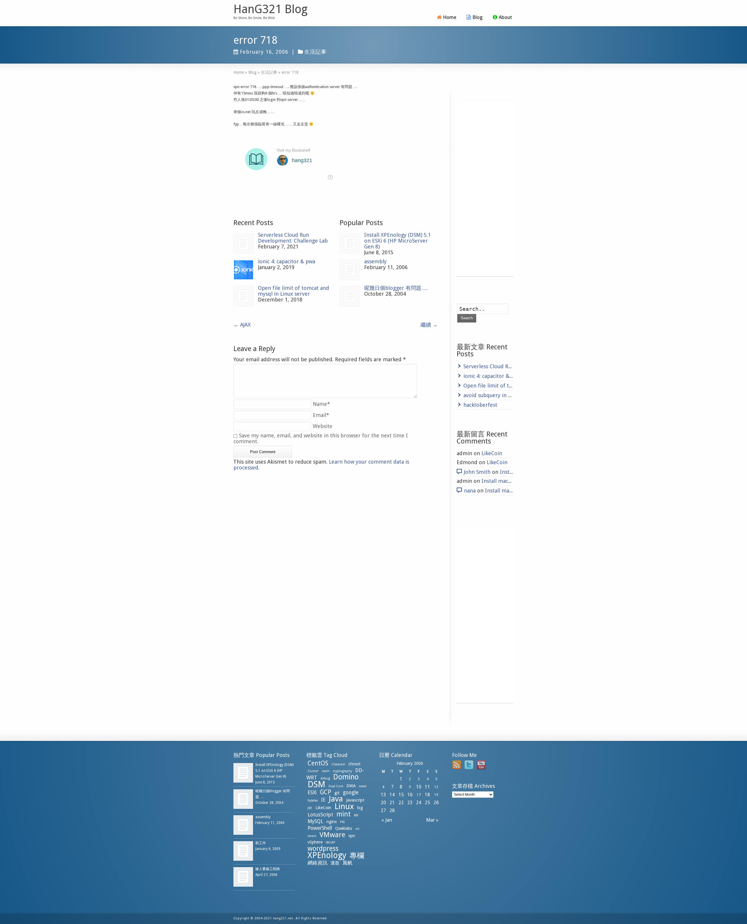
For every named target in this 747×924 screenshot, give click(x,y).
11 (427, 787)
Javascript (355, 800)
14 (392, 794)
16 (410, 794)
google (350, 792)
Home (449, 17)
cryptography (342, 771)
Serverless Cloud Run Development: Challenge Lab (293, 238)
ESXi (312, 792)
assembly (375, 261)
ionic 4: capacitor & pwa (286, 261)
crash (325, 771)
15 (401, 794)
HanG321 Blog (270, 9)
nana (470, 491)
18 (427, 794)
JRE (310, 808)
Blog (477, 17)
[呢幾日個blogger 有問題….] (350, 296)
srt (357, 829)
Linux (344, 806)
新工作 (260, 843)
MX (356, 815)
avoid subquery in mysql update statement (515, 395)
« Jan (385, 820)
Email (321, 415)
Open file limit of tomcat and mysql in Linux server (293, 291)
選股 (335, 863)
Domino (346, 777)
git (337, 792)
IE (323, 800)
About (505, 17)
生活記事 (315, 52)
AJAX (242, 325)
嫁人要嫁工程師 (267, 869)
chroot (354, 764)
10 (418, 787)
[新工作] (243, 851)
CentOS (318, 763)
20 (383, 802)
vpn (351, 835)
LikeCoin (491, 453)
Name (321, 404)
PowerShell (320, 828)
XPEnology (327, 855)
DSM (316, 784)
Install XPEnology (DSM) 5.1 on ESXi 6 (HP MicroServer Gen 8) (397, 241)
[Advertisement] (485, 188)
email (362, 786)
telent (312, 836)
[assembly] (350, 270)
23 (410, 802)
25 (427, 802)
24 (418, 802)
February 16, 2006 (264, 52)
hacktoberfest (480, 405)
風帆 (347, 863)
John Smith (477, 472)
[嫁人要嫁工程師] (243, 877)
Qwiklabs (343, 828)
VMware (332, 835)
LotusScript (320, 815)
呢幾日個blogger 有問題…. (396, 288)
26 (436, 802)
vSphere (315, 842)
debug (325, 778)
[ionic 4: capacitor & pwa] (243, 270)
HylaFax (313, 800)
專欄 (357, 855)
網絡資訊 (317, 863)
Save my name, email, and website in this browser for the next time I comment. (320, 438)
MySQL (315, 821)
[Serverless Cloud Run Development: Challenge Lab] (243, 243)
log (360, 807)
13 (383, 794)
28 (392, 810)
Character (338, 764)
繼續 (429, 325)
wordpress (323, 848)
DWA (351, 785)
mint (343, 814)
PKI (342, 822)
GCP (325, 792)
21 (392, 802)
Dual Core (336, 786)
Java (336, 798)
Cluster (313, 771)
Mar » (433, 820)
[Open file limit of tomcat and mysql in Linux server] (243, 296)
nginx (332, 821)
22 (401, 802)
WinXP (330, 842)
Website (322, 426)
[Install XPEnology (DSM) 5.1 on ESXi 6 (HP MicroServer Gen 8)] (350, 243)
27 (383, 810)
